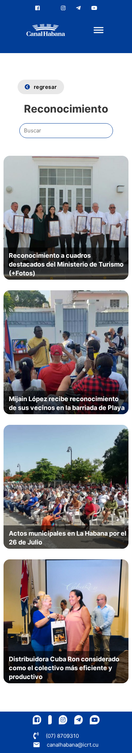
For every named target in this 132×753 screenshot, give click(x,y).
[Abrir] (98, 30)
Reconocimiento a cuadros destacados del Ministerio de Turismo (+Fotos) (66, 264)
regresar (45, 87)
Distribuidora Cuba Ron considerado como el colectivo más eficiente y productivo (64, 667)
